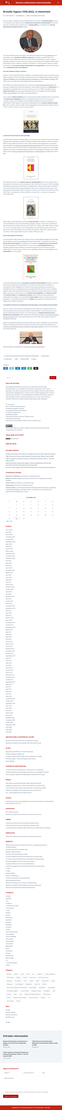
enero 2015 (9, 603)
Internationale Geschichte (13, 880)
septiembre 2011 (10, 682)
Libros (15, 994)
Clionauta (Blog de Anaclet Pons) (15, 754)
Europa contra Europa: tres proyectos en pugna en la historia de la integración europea (30, 454)
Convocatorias (10, 908)
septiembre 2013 (10, 627)
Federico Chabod (50, 79)
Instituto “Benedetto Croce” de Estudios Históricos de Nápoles (20, 79)
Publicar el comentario (11, 1096)
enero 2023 (9, 568)
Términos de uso (16, 1107)
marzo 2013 (9, 641)
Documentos (18, 981)
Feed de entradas (10, 1012)
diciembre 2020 (10, 587)
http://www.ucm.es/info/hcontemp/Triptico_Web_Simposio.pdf (23, 783)
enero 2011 (9, 696)
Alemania (9, 974)
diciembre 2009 (10, 718)
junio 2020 (9, 592)
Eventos (8, 915)
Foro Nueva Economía (12, 812)
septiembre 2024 (10, 542)
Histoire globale (10, 873)
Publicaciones (9, 955)
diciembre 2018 (10, 596)
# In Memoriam (8, 359)
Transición (42, 997)
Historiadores (34, 15)
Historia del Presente (12, 932)
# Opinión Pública (24, 359)
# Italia (16, 359)
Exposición (9, 920)
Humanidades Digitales (12, 991)
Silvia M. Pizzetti (44, 239)
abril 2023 (8, 565)
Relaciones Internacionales (19, 997)
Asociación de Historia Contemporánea (17, 849)
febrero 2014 (9, 618)
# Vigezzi (33, 359)
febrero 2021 (9, 584)
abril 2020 (8, 594)
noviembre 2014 (10, 606)
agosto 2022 (9, 572)
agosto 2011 (9, 684)
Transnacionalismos (11, 963)
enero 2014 (9, 620)
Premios (8, 953)
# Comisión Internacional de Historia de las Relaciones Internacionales (21, 356)
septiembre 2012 (10, 656)
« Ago (7, 521)
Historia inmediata (11, 936)
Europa (37, 981)
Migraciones (9, 946)
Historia (44, 984)
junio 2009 (9, 727)
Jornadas (9, 994)
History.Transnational (12, 875)
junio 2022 (9, 577)
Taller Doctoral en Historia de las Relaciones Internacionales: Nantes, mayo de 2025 (30, 456)
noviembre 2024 (10, 537)
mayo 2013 (9, 637)
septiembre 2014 (10, 608)
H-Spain (8, 871)
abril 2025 (8, 532)
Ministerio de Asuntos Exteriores (33, 994)
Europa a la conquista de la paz (31, 476)
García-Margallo (19, 984)
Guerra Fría (37, 984)
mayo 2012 (9, 663)
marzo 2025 (9, 534)
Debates (8, 913)
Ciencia (28, 974)
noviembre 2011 (10, 677)
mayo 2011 (9, 691)
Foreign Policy (45, 981)
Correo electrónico (28, 1072)
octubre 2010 (9, 701)
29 (16, 518)
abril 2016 (8, 599)
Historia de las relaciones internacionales (17, 987)
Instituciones (41, 15)
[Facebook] (5, 368)
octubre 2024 (9, 539)
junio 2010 (9, 706)
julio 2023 (8, 561)
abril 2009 (8, 732)
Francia (53, 981)
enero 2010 (9, 715)
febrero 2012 (9, 670)
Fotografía (9, 925)
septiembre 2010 (10, 703)
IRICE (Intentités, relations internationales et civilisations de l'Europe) (25, 774)
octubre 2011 (9, 680)
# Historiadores (45, 356)
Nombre (6, 1072)
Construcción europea (12, 905)
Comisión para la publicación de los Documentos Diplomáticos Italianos (23, 326)
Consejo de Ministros (50, 974)
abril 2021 (8, 582)
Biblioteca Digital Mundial (13, 852)
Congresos (9, 903)
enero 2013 (9, 646)
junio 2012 (9, 660)
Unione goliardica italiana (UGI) (45, 85)
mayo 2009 (9, 729)
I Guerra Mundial (25, 991)
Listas (20, 994)
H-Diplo (8, 868)
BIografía (8, 898)
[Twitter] (11, 368)
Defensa (25, 977)
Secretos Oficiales (33, 997)
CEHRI (22, 974)
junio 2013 (9, 634)
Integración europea (36, 991)
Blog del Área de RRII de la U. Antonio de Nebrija (19, 751)
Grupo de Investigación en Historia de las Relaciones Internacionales (25, 866)
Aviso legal (47, 1107)
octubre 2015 (9, 601)
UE (48, 997)
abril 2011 (8, 694)
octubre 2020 (9, 589)
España (31, 981)
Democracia (33, 977)
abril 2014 (8, 615)
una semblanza (49, 55)
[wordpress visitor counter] (8, 438)
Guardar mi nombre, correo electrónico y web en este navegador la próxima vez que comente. (26, 1092)
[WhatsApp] (29, 368)
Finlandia (8, 922)
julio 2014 (8, 610)
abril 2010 (8, 710)
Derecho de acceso (43, 977)
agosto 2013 (9, 630)
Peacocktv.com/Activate (13, 476)
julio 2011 (8, 687)
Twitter (8, 965)
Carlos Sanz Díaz (10, 487)
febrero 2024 (9, 551)
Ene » (11, 521)
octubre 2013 (9, 625)
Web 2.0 (18, 1001)
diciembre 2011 (10, 675)
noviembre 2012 (10, 651)
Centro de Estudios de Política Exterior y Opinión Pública (28, 151)
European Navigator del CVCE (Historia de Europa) (20, 861)
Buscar (53, 377)
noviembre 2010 (10, 698)
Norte (7, 948)
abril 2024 (8, 546)
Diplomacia (9, 981)
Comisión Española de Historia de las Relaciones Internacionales (24, 856)
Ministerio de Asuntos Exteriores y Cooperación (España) (22, 740)
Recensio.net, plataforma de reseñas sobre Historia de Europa (23, 743)
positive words (10, 483)
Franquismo (10, 984)
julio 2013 (8, 632)
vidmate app (9, 485)
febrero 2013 (9, 644)
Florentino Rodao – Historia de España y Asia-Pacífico (21, 759)
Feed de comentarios (11, 1015)
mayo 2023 (9, 563)
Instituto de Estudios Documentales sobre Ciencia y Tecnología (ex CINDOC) (27, 772)
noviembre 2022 (10, 570)
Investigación (47, 991)
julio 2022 (8, 575)
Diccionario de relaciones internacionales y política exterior (22, 823)
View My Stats (14, 438)
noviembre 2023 (10, 556)
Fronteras (8, 927)
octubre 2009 (9, 722)
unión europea (10, 1001)
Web (43, 1072)
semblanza (23, 241)
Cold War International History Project (16, 854)
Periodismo (9, 951)
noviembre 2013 (10, 622)
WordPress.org (10, 1017)
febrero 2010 (9, 713)
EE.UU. (25, 981)
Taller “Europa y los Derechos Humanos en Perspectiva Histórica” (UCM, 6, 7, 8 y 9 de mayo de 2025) (30, 459)
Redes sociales (10, 958)
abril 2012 (8, 665)
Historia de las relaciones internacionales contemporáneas (22, 825)
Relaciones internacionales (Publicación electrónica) (20, 887)
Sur (7, 960)
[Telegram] (23, 368)
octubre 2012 (9, 653)
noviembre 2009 (10, 720)
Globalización (28, 984)
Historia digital (10, 934)
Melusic (8, 478)
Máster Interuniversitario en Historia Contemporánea (21, 883)
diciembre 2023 (10, 553)
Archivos (8, 896)
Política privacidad (38, 1107)
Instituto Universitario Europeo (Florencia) (18, 878)
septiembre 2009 (10, 725)
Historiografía (10, 941)
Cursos (8, 910)
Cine (7, 901)
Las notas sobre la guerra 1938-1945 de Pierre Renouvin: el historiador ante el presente (30, 467)
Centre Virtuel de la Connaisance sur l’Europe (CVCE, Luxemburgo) (24, 770)
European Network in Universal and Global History (20, 864)
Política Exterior (47, 994)
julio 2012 (8, 658)
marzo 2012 (9, 668)
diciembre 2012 (10, 649)
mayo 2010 (9, 708)
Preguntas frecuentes (27, 1107)
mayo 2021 (9, 580)
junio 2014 (9, 613)
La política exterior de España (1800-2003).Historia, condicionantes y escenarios (28, 828)
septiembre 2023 (10, 558)
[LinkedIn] (17, 368)
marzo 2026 (9, 530)
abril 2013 (8, 639)
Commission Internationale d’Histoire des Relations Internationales (25, 859)
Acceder (8, 1010)
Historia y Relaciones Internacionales (33, 2)
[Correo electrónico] (35, 368)
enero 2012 (9, 672)
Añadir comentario (9, 1078)
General (28, 15)
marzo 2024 (9, 549)
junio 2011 (9, 689)
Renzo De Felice (12, 93)
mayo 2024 (9, 544)
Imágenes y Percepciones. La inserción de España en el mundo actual (25, 785)
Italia (54, 991)
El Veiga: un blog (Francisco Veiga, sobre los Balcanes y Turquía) (24, 756)
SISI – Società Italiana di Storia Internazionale (18, 792)
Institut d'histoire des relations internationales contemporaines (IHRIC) (26, 788)
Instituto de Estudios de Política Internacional (28, 145)
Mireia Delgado (10, 761)
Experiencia (9, 917)
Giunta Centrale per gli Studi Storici (35, 347)
